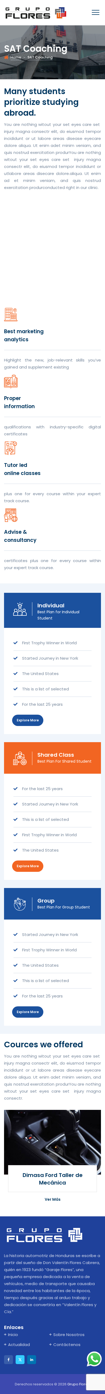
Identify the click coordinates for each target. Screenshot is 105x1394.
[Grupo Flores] (35, 12)
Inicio (13, 1334)
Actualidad (19, 1344)
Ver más (53, 1205)
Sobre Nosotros (69, 1334)
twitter (20, 1359)
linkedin (31, 1359)
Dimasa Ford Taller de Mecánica (53, 1178)
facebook (8, 1359)
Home (15, 57)
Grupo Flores (78, 1384)
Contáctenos (66, 1344)
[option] (52, 1159)
